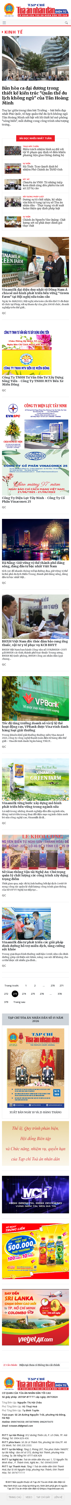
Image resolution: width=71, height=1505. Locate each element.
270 (53, 985)
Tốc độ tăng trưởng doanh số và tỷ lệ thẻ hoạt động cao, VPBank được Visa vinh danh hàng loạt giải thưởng (35, 726)
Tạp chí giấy (43, 1497)
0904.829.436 (21, 1438)
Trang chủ (15, 1497)
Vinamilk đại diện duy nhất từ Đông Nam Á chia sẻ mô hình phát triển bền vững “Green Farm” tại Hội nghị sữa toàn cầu (35, 293)
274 (24, 993)
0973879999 (32, 1421)
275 (33, 993)
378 (60, 993)
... (44, 985)
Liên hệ (58, 1497)
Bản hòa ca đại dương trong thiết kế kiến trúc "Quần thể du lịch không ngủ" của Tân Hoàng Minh (35, 95)
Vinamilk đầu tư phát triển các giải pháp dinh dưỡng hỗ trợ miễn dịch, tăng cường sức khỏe (33, 945)
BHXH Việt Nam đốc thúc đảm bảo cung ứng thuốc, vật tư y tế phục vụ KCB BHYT (35, 643)
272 (6, 993)
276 (42, 993)
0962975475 (46, 1421)
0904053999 (51, 1462)
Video (29, 1497)
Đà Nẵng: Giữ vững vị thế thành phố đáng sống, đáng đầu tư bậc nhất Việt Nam (33, 564)
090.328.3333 (24, 1445)
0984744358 (17, 1421)
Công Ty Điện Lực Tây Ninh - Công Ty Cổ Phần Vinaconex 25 (33, 499)
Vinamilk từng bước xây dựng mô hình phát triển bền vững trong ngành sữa (32, 805)
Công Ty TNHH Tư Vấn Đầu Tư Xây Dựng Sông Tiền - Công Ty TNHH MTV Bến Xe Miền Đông (32, 380)
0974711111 (18, 1472)
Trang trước (11, 985)
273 (15, 993)
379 (6, 1002)
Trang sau (19, 1002)
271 (62, 985)
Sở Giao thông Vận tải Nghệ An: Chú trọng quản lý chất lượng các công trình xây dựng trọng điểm (35, 875)
